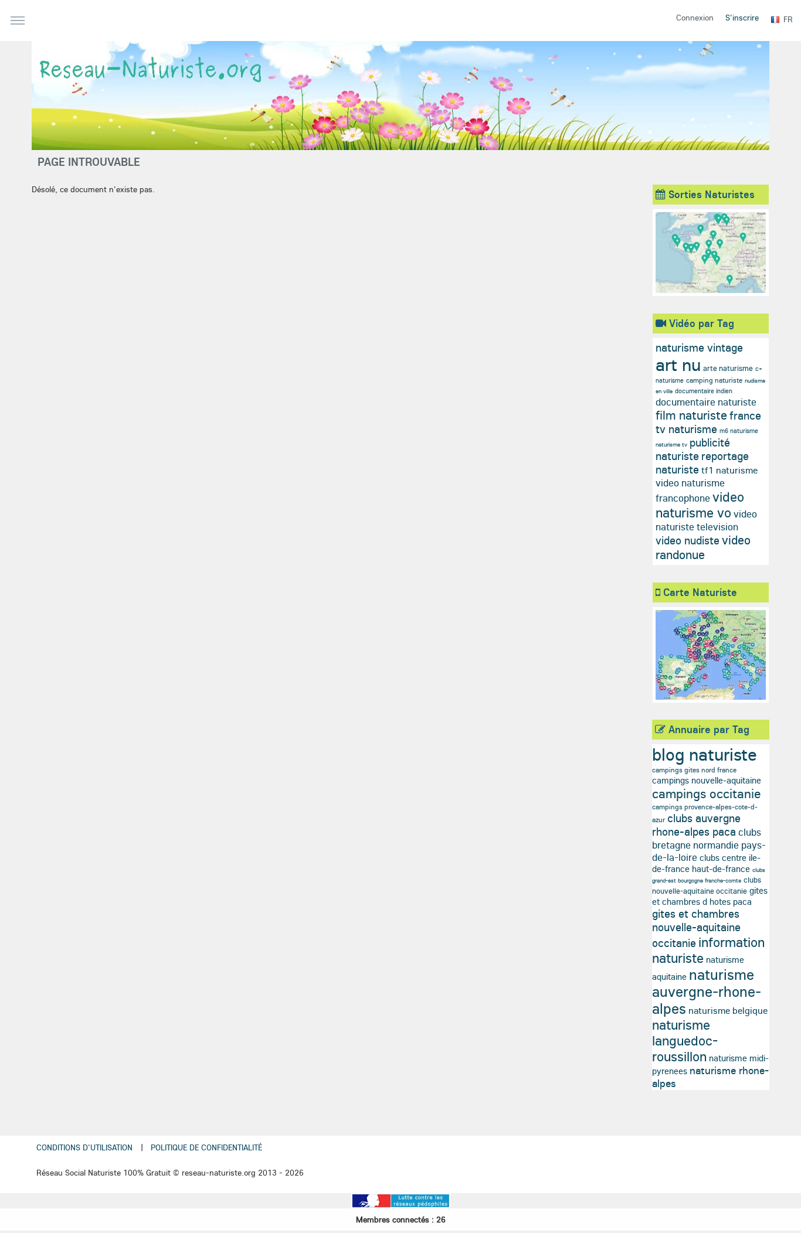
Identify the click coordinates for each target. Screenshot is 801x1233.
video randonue (703, 547)
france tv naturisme (708, 422)
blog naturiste (704, 754)
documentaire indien (703, 391)
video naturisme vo (700, 504)
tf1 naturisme (729, 470)
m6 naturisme (738, 431)
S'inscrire (742, 17)
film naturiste (691, 415)
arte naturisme (728, 368)
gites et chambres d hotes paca (710, 896)
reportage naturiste (702, 462)
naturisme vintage (699, 347)
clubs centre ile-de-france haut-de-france (706, 863)
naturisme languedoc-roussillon (685, 1040)
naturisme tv (671, 444)
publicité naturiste (693, 449)
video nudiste (687, 540)
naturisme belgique (728, 1010)
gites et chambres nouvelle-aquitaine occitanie (696, 928)
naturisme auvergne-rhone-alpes (706, 991)
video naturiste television (706, 520)
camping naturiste (714, 380)
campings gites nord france (694, 769)
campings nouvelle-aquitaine (706, 780)
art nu (678, 364)
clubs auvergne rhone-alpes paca (696, 825)
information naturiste (708, 950)
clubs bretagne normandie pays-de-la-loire (709, 844)
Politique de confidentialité (206, 1147)
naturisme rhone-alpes (710, 1077)
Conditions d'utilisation (84, 1147)
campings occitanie (706, 793)
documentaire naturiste (706, 402)
